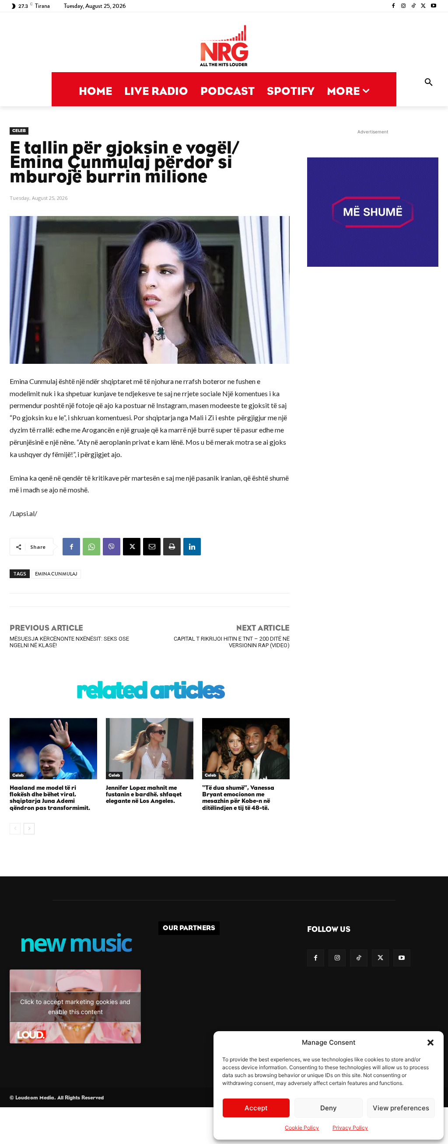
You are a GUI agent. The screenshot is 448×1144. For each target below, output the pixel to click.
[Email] (152, 546)
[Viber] (111, 546)
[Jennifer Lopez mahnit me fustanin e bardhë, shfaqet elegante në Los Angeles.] (149, 748)
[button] (430, 1042)
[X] (423, 6)
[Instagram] (404, 6)
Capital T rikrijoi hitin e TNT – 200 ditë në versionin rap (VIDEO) (232, 642)
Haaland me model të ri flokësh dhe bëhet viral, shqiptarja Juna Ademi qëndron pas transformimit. (50, 798)
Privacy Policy (350, 1127)
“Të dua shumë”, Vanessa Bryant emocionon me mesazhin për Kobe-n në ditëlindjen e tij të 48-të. (238, 798)
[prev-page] (15, 828)
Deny (328, 1108)
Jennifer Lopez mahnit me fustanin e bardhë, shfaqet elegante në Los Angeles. (144, 795)
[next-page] (29, 828)
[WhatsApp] (91, 546)
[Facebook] (393, 6)
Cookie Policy (302, 1127)
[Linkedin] (192, 546)
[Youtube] (433, 6)
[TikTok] (414, 6)
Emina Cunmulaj (56, 574)
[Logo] (224, 46)
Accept (256, 1108)
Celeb (19, 131)
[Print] (172, 546)
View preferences (401, 1108)
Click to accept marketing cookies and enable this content (75, 1006)
